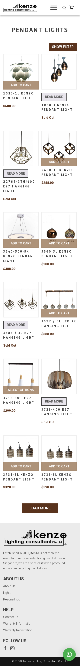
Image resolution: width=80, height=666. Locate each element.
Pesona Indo (11, 599)
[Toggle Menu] (53, 8)
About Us (9, 586)
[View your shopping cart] (73, 8)
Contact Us (10, 617)
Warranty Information (17, 623)
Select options (21, 390)
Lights (7, 592)
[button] (69, 654)
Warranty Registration (17, 630)
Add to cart (21, 85)
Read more (54, 97)
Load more (40, 508)
